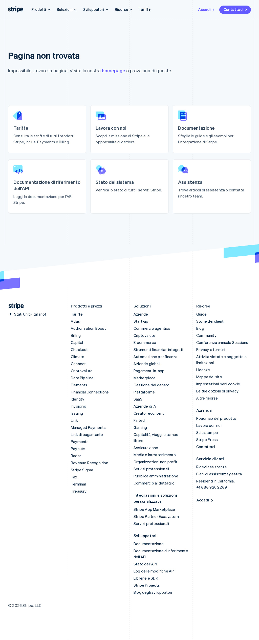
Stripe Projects (147, 585)
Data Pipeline (82, 377)
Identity (77, 399)
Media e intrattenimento (155, 454)
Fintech (140, 420)
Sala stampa (207, 432)
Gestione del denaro (151, 384)
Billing (76, 335)
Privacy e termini (210, 349)
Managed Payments (88, 427)
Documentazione (149, 543)
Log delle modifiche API (154, 570)
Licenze (203, 369)
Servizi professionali (151, 468)
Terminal (78, 484)
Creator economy (149, 413)
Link (74, 420)
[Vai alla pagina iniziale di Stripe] (14, 306)
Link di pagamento (87, 434)
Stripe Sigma (82, 469)
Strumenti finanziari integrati (158, 349)
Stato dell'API (145, 563)
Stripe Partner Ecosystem (156, 516)
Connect (78, 363)
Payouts (78, 448)
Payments (80, 441)
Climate (77, 356)
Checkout (79, 349)
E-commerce (145, 342)
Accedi (204, 9)
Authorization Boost (88, 328)
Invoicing (78, 406)
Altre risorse (207, 398)
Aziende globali (147, 363)
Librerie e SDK (146, 578)
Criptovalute (82, 370)
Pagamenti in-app (149, 370)
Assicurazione (146, 447)
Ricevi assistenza (211, 466)
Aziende (141, 314)
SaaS (138, 399)
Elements (79, 384)
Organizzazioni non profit (155, 461)
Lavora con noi (209, 425)
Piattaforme (144, 391)
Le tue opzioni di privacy (217, 390)
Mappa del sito (209, 376)
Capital (77, 342)
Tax (74, 476)
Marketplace (145, 377)
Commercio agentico (152, 328)
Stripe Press (207, 439)
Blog (200, 328)
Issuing (77, 413)
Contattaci (233, 9)
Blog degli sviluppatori (153, 592)
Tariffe (144, 9)
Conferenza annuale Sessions (222, 342)
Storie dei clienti (210, 321)
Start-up (141, 321)
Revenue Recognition (89, 462)
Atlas (75, 321)
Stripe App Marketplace (154, 509)
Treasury (79, 491)
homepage (113, 70)
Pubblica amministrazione (156, 475)
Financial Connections (90, 391)
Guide (201, 314)
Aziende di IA (145, 406)
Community (206, 335)
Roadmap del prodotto (216, 418)
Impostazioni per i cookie (218, 383)
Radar (76, 455)
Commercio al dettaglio (154, 482)
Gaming (140, 427)
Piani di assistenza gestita (219, 473)
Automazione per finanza (156, 356)
